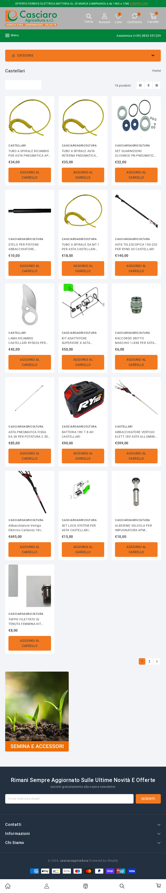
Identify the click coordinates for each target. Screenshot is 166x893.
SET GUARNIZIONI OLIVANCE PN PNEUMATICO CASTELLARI (135, 153)
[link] (7, 887)
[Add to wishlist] (48, 101)
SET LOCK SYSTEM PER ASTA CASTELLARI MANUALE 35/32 (79, 528)
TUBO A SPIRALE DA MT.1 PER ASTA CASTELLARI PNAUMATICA (80, 247)
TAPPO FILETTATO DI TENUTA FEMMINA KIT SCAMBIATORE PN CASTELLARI (24, 622)
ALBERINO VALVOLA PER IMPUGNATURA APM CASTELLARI (133, 528)
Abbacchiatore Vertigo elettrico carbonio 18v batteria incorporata (24, 528)
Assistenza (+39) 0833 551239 (139, 35)
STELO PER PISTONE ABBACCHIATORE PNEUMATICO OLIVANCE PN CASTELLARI (29, 247)
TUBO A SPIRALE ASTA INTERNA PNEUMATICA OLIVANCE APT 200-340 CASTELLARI (79, 153)
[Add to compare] (48, 109)
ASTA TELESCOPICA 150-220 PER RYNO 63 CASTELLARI (136, 247)
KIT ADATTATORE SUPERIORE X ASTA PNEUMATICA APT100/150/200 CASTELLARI (76, 341)
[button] (89, 19)
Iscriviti (148, 799)
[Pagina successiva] (156, 661)
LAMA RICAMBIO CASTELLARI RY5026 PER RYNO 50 (27, 341)
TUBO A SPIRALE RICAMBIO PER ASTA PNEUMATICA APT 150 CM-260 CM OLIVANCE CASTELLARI (29, 153)
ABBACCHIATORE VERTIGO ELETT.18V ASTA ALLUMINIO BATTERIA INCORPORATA (136, 434)
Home (156, 70)
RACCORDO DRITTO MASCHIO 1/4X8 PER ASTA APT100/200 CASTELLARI (134, 341)
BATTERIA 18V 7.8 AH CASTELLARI (78, 434)
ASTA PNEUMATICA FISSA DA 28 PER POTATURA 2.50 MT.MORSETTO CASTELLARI (29, 434)
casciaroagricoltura (74, 860)
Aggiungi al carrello (30, 175)
